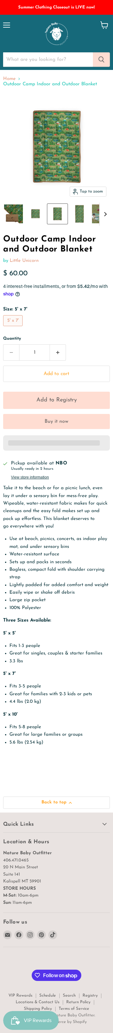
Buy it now (56, 421)
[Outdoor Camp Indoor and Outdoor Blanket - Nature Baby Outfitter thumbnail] (13, 214)
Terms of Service (74, 1009)
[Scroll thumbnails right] (104, 214)
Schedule (47, 995)
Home (9, 79)
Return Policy (78, 1002)
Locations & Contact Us (37, 1002)
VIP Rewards (20, 995)
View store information (30, 477)
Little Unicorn (24, 260)
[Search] (101, 59)
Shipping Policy (38, 1009)
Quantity (12, 338)
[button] (56, 400)
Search (69, 995)
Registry (90, 995)
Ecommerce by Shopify (66, 1022)
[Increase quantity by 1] (58, 352)
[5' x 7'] (13, 328)
